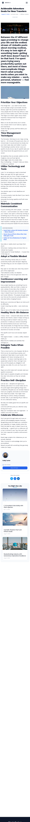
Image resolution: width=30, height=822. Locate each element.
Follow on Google (8, 820)
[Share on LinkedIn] (18, 478)
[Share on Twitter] (11, 478)
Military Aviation (25, 14)
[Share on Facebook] (15, 478)
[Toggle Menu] (26, 2)
